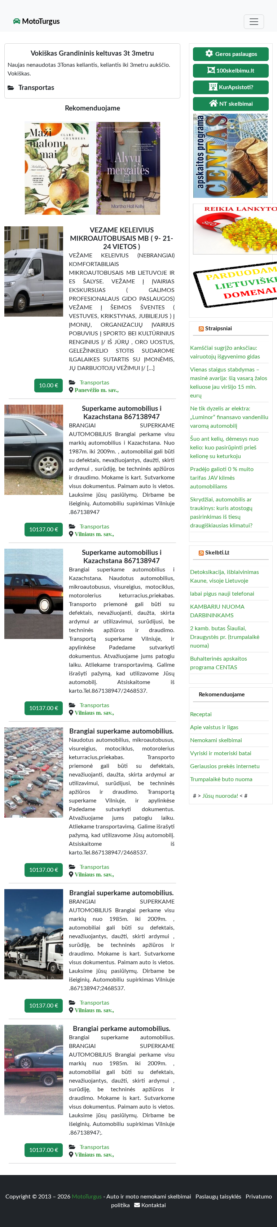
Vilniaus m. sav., (94, 534)
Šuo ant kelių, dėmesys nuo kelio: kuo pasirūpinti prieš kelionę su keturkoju (224, 447)
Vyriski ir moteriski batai (220, 753)
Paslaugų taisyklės (219, 1197)
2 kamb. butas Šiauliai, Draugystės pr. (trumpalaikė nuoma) (224, 637)
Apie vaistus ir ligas (214, 727)
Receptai (201, 714)
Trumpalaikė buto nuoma (221, 779)
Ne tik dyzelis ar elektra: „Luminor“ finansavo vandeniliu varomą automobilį (229, 417)
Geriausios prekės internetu (225, 766)
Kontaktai (153, 1205)
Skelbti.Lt (217, 553)
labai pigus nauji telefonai (222, 594)
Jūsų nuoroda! (220, 796)
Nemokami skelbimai (216, 740)
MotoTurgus (40, 21)
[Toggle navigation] (254, 21)
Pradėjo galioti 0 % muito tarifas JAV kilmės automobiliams (222, 478)
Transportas (94, 383)
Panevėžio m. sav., (97, 390)
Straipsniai (218, 328)
